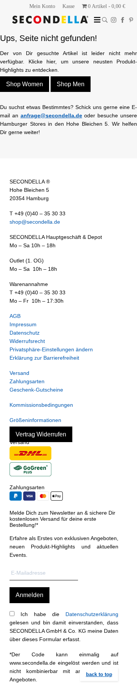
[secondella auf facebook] (122, 20)
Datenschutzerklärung (91, 614)
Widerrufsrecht (27, 341)
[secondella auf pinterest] (131, 20)
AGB (15, 316)
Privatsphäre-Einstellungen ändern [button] (51, 349)
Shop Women (24, 84)
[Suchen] (105, 20)
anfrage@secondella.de (51, 115)
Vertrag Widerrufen (41, 434)
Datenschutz (25, 333)
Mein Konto (42, 6)
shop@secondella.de (35, 222)
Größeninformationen (35, 420)
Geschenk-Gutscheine (36, 390)
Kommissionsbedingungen (41, 405)
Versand (19, 373)
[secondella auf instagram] (113, 20)
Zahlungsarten (27, 381)
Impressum (23, 324)
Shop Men (70, 84)
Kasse (68, 6)
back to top (99, 674)
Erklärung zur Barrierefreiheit (44, 358)
